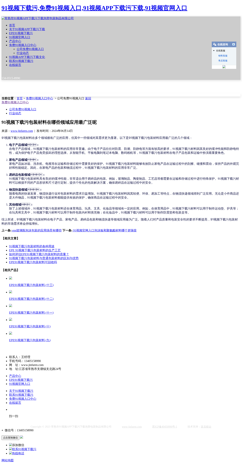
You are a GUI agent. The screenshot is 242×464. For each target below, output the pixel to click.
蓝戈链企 (206, 426)
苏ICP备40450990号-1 (164, 426)
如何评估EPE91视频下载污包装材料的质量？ (39, 254)
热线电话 (18, 453)
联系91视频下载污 (21, 61)
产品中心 (15, 41)
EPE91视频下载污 (21, 33)
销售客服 (222, 55)
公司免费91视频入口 (30, 49)
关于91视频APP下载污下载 (27, 29)
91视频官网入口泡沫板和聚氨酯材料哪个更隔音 (104, 230)
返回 (88, 98)
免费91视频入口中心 (22, 45)
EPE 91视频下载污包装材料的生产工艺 (35, 250)
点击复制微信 (10, 437)
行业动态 (23, 53)
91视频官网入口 (19, 37)
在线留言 (15, 65)
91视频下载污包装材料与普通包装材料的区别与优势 (44, 258)
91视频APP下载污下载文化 (27, 57)
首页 (12, 25)
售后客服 (222, 60)
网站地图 (8, 460)
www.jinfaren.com (22, 130)
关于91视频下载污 (21, 390)
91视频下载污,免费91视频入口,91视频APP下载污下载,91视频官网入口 (94, 8)
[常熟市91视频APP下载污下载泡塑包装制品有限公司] (38, 18)
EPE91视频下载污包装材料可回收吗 (33, 262)
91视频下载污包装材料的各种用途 (31, 246)
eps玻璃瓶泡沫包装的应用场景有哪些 (37, 230)
